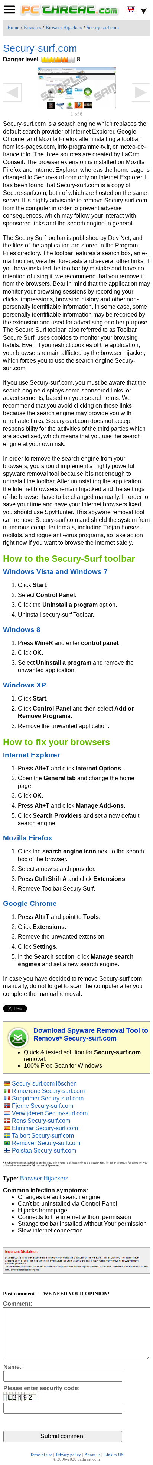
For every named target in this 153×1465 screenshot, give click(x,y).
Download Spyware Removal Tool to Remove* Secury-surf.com (90, 1034)
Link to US (113, 1454)
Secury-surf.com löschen (44, 1083)
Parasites (32, 27)
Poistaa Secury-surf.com (44, 1150)
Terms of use (41, 1454)
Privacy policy (68, 1454)
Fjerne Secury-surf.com (42, 1106)
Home (13, 27)
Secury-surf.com (103, 27)
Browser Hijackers (64, 27)
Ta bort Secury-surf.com (43, 1135)
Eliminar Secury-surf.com (45, 1128)
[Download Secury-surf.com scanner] (18, 1038)
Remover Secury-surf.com (46, 1143)
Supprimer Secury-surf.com (48, 1098)
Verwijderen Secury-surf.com (50, 1113)
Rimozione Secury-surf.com (48, 1091)
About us (92, 1454)
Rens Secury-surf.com (41, 1121)
